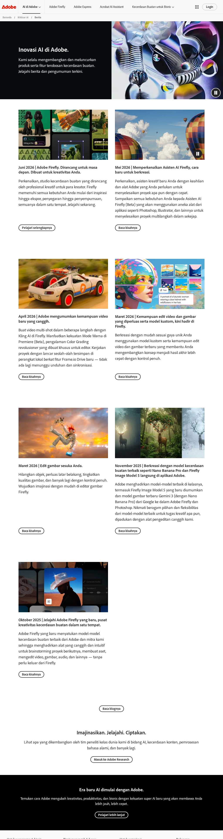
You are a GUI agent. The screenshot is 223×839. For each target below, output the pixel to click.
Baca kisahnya (127, 228)
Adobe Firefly (57, 7)
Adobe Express (82, 7)
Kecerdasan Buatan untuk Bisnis (151, 7)
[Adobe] (9, 7)
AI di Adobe (30, 7)
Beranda (7, 17)
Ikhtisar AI (23, 17)
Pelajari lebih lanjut (111, 815)
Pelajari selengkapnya (37, 228)
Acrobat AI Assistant (111, 7)
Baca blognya (111, 709)
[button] (196, 6)
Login (209, 7)
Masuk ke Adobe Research (111, 759)
